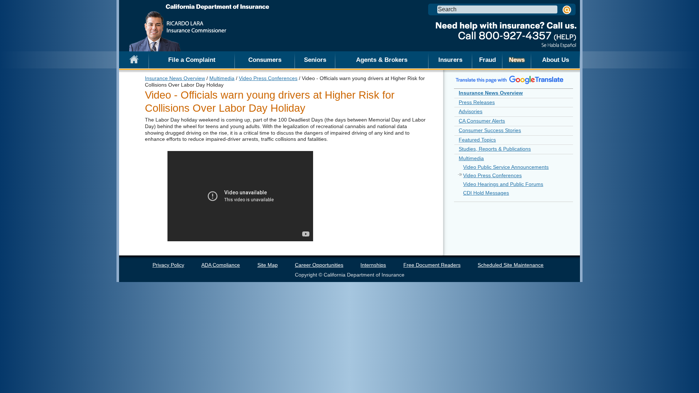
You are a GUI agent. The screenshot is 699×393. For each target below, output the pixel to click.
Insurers (450, 59)
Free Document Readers (432, 265)
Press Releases (477, 102)
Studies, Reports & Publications (495, 149)
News (517, 59)
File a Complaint (192, 59)
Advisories (470, 111)
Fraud (487, 59)
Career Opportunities (319, 265)
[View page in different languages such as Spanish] (509, 80)
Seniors (315, 59)
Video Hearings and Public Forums (503, 184)
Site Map (267, 265)
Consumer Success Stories (490, 130)
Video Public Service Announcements (506, 167)
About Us (555, 59)
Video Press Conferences (268, 78)
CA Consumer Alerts (482, 121)
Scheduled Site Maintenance (511, 265)
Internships (373, 265)
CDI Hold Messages (486, 193)
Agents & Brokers (381, 59)
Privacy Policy (168, 265)
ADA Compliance (220, 265)
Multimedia (221, 78)
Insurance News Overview (175, 78)
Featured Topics (477, 140)
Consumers (264, 59)
